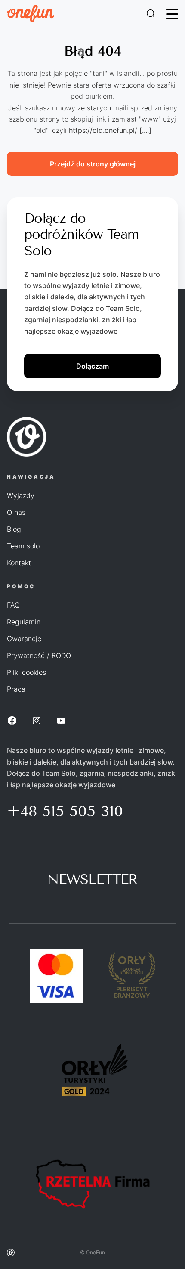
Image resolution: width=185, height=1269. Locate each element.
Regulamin (23, 621)
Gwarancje (24, 638)
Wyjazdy (20, 495)
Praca (16, 689)
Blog (14, 529)
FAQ (13, 605)
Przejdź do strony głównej (93, 164)
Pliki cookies (26, 672)
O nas (16, 512)
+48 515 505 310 (65, 811)
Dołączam (92, 366)
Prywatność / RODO (39, 655)
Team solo (23, 546)
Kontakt (19, 562)
